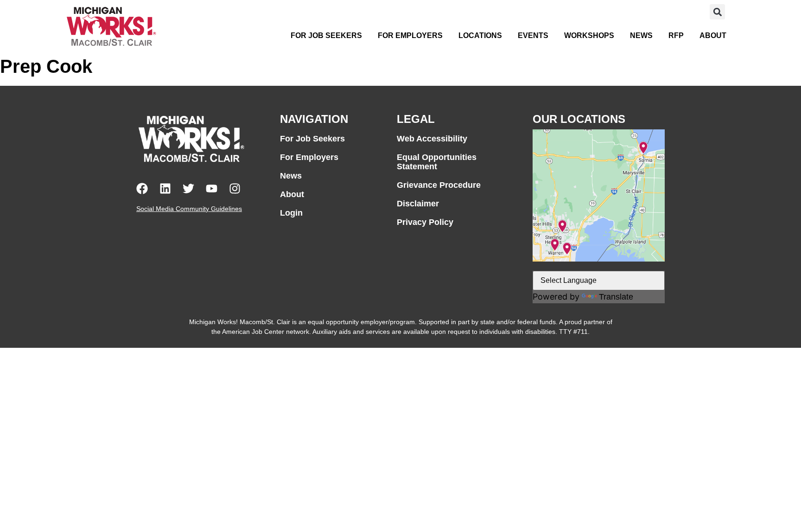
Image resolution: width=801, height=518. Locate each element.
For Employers (410, 35)
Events (533, 35)
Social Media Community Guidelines (189, 208)
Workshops (589, 35)
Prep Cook (46, 66)
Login (291, 212)
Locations (480, 35)
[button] (717, 11)
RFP (676, 35)
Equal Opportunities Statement (437, 162)
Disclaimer (418, 203)
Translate (616, 296)
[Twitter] (188, 188)
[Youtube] (211, 188)
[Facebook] (142, 188)
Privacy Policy (425, 222)
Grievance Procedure (439, 185)
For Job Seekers (326, 35)
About (712, 35)
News (641, 35)
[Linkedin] (165, 188)
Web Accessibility (432, 138)
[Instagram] (235, 188)
